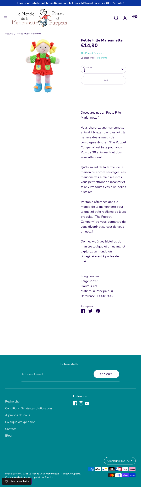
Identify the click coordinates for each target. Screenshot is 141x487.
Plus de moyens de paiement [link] (103, 100)
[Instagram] (81, 403)
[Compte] (125, 17)
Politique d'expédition (20, 422)
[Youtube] (87, 403)
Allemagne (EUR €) (118, 461)
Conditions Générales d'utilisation (28, 408)
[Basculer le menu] (5, 17)
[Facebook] (75, 403)
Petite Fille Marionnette (29, 33)
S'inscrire (106, 374)
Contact (10, 429)
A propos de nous (17, 415)
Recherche (12, 401)
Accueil (9, 33)
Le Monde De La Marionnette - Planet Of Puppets (54, 473)
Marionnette (100, 57)
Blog (8, 435)
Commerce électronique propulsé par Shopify (29, 477)
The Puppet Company (92, 53)
